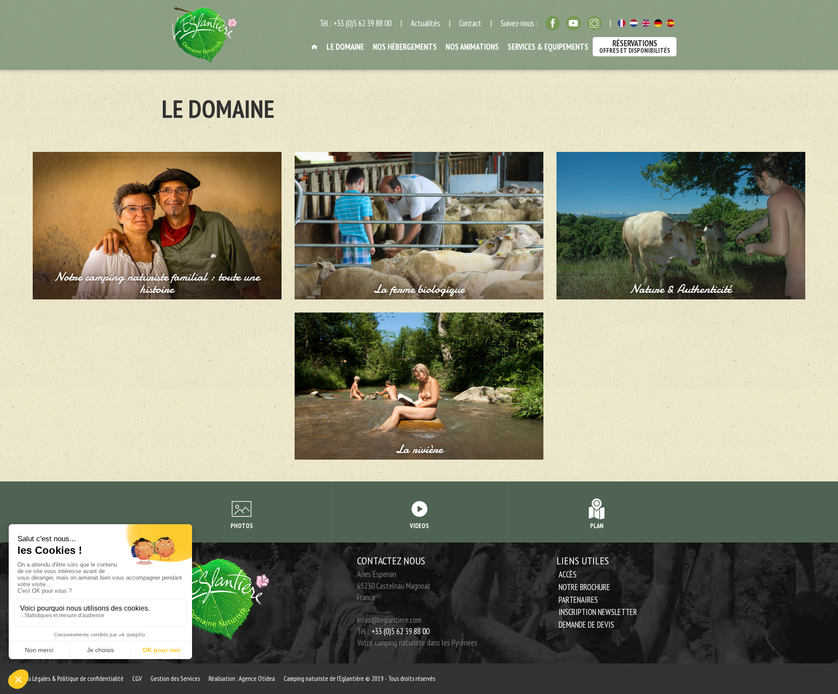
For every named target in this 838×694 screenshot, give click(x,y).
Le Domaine (345, 46)
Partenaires (578, 599)
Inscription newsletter (598, 612)
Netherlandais (634, 23)
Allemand (658, 23)
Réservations (634, 46)
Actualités (425, 23)
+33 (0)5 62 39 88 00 (400, 631)
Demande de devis (586, 624)
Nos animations (472, 46)
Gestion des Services (175, 678)
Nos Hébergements (405, 46)
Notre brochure (584, 587)
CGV (137, 678)
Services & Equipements (548, 46)
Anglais (646, 23)
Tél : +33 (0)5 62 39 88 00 (355, 23)
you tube (573, 23)
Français (621, 23)
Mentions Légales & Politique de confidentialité (66, 678)
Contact (470, 23)
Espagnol (670, 23)
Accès (568, 574)
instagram (594, 23)
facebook (552, 23)
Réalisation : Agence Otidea (242, 678)
